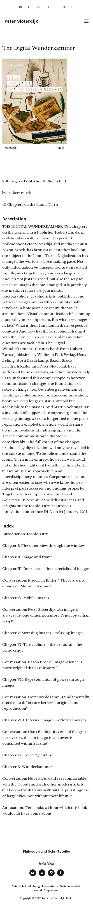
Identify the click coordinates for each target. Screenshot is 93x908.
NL (72, 7)
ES (30, 7)
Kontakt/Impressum (46, 890)
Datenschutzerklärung (26, 886)
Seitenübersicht (70, 886)
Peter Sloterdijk (21, 21)
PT (56, 7)
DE (21, 7)
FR (47, 7)
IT (64, 7)
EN (38, 7)
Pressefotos (50, 886)
